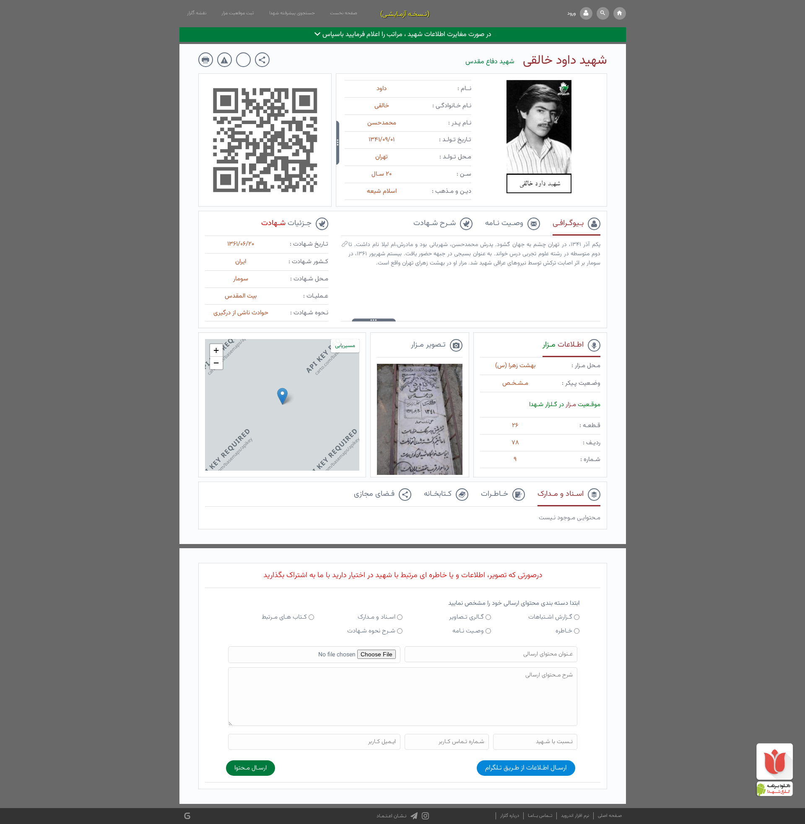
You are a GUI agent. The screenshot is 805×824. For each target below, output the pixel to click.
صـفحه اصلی (610, 815)
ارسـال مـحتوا (250, 768)
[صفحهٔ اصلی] (619, 13)
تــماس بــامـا (540, 815)
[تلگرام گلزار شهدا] (414, 816)
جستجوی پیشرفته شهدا (292, 13)
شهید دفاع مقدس (489, 62)
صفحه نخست (343, 13)
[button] (603, 13)
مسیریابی (345, 346)
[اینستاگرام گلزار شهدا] (425, 816)
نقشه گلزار (196, 13)
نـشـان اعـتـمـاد (391, 816)
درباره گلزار (509, 815)
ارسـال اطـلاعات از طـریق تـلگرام (526, 768)
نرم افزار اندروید (575, 815)
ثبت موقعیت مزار (237, 13)
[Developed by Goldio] (187, 816)
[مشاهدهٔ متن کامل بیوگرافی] (344, 246)
